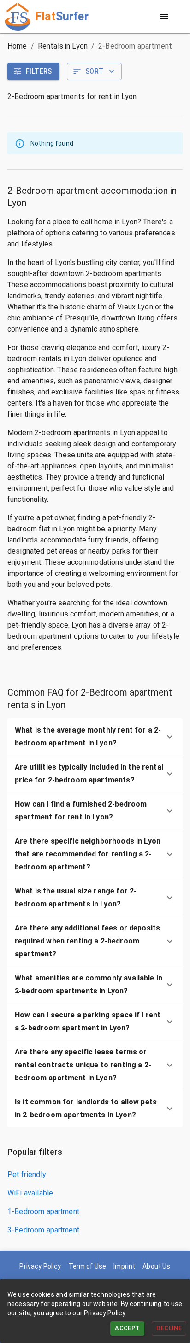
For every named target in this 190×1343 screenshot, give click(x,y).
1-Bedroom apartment (43, 1211)
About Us (156, 1266)
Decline (169, 1328)
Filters (39, 71)
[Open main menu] (164, 17)
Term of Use (88, 1266)
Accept (127, 1328)
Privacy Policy (104, 1313)
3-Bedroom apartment (43, 1230)
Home (17, 46)
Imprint (124, 1266)
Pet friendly (26, 1174)
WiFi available (30, 1193)
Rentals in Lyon (63, 46)
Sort (94, 71)
